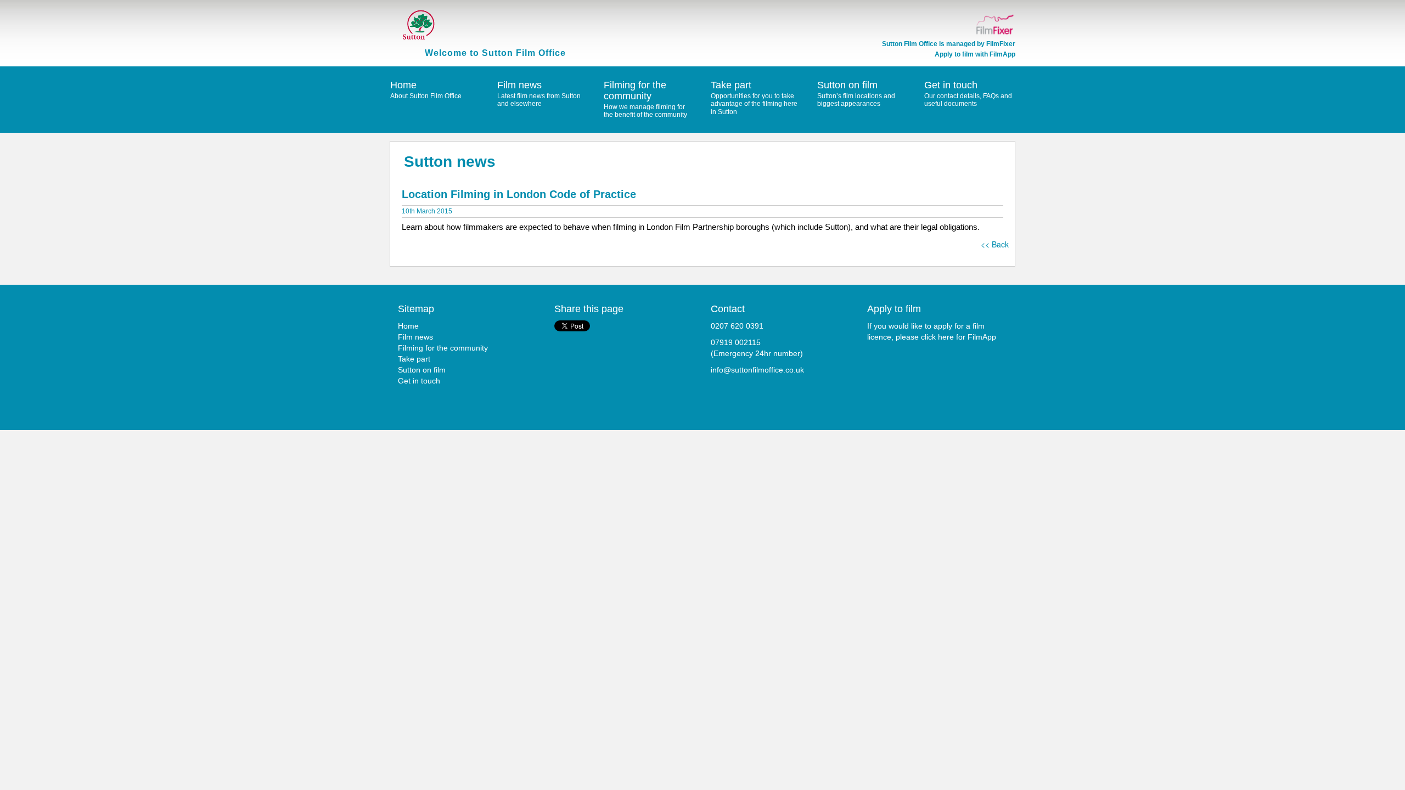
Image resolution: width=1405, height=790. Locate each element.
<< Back (995, 244)
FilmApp (982, 336)
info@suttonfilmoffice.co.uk (757, 369)
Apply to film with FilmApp (975, 54)
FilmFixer (1000, 44)
